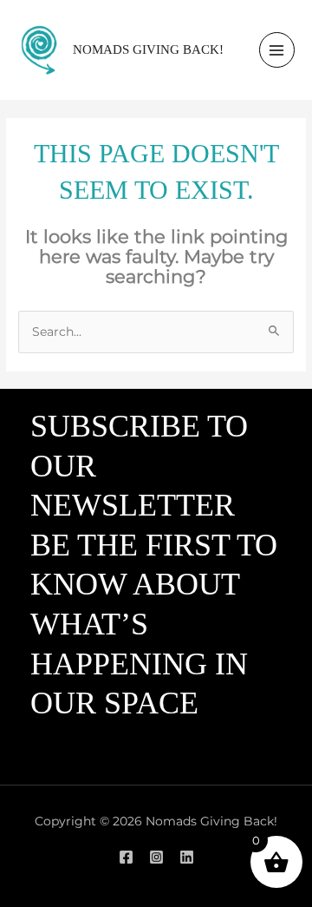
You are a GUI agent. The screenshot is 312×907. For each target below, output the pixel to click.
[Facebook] (126, 857)
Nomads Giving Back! (148, 49)
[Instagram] (156, 857)
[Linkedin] (186, 857)
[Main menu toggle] (277, 50)
